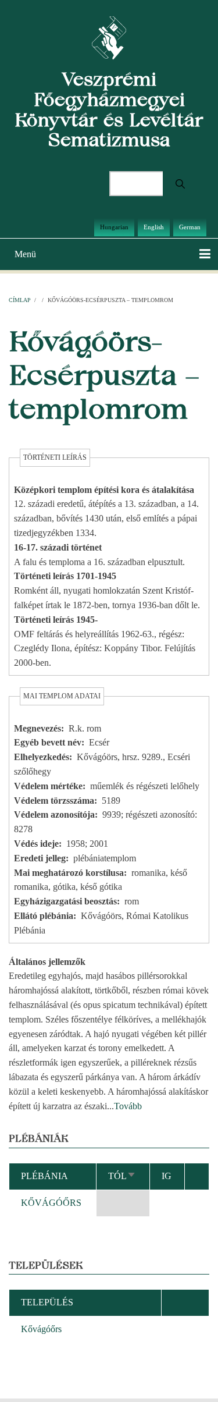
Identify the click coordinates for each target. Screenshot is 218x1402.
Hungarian (114, 226)
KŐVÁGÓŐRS (51, 1203)
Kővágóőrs (41, 1329)
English (154, 226)
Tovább (128, 1106)
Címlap (20, 300)
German (190, 226)
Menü (25, 254)
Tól (122, 1176)
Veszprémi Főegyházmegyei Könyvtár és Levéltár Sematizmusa (109, 109)
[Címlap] (109, 37)
